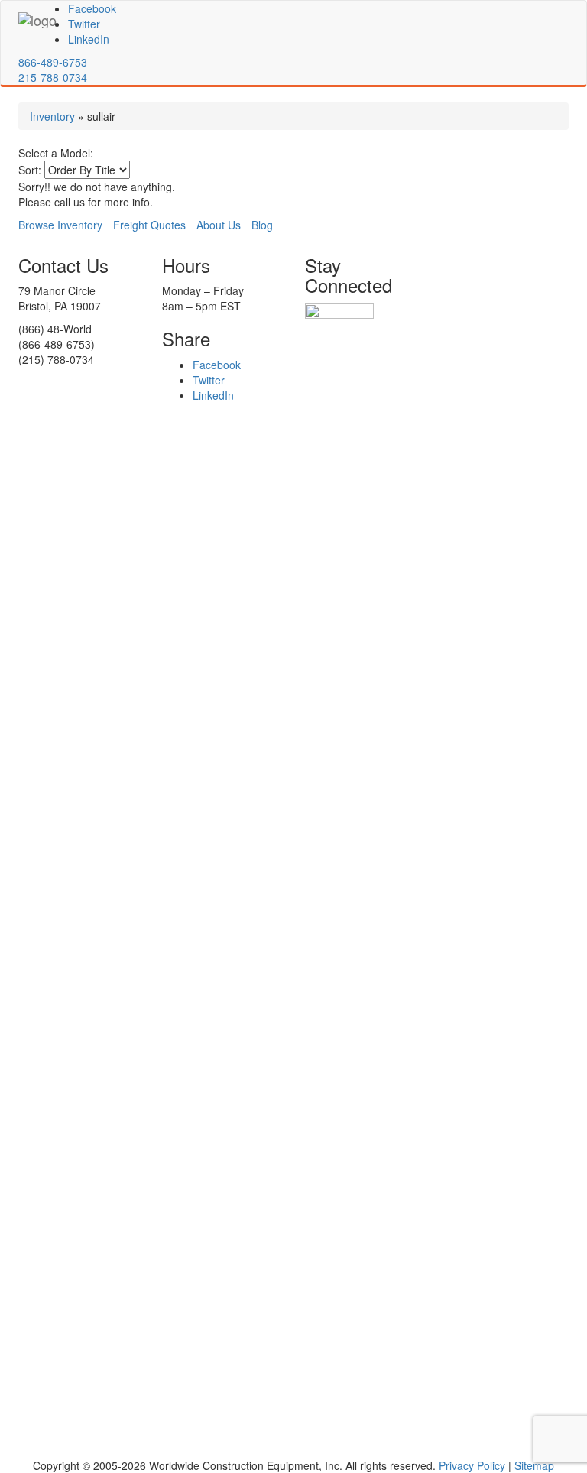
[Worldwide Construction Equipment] (37, 20)
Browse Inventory (60, 224)
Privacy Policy (472, 1465)
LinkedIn (88, 39)
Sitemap (534, 1465)
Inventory (52, 116)
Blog (262, 224)
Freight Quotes (149, 224)
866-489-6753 (52, 62)
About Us (218, 224)
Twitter (84, 23)
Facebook (92, 8)
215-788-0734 (52, 77)
